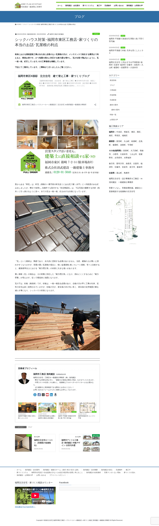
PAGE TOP (153, 508)
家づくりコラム (22, 472)
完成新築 (113, 100)
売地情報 (113, 95)
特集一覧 (113, 115)
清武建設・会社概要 (90, 470)
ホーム (19, 470)
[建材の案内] (91, 442)
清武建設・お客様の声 (25, 475)
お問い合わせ (41, 475)
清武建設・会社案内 (32, 470)
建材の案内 (114, 105)
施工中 (128, 470)
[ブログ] (23, 440)
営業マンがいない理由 (112, 472)
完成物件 (119, 470)
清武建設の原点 (106, 470)
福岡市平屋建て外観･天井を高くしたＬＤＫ (27, 417)
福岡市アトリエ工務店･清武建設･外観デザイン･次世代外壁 (70, 442)
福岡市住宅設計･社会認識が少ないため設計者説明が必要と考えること (57, 472)
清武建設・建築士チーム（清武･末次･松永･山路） (61, 470)
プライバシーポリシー (57, 475)
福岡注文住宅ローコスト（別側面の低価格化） (43, 442)
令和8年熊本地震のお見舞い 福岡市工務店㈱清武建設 (47, 417)
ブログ (96, 34)
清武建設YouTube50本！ (25, 507)
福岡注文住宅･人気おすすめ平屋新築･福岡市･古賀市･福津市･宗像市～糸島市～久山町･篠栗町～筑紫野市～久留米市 (126, 64)
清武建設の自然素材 (93, 472)
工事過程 (113, 90)
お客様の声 (114, 120)
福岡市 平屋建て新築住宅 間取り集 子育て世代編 (67, 417)
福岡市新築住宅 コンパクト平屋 (86, 417)
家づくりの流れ (129, 472)
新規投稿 (113, 80)
